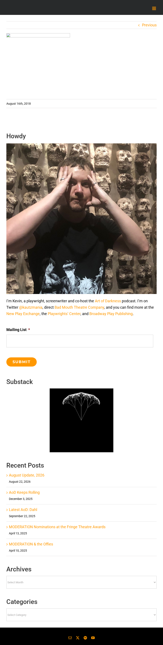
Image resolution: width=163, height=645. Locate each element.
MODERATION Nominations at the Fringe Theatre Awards (57, 527)
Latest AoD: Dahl (23, 509)
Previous (149, 25)
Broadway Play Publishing (111, 313)
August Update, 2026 (26, 475)
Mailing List (18, 329)
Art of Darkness (108, 301)
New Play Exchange (23, 313)
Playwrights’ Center (64, 313)
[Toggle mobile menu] (154, 8)
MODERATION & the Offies (31, 544)
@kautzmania (30, 307)
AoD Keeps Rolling (24, 492)
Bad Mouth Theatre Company (79, 307)
